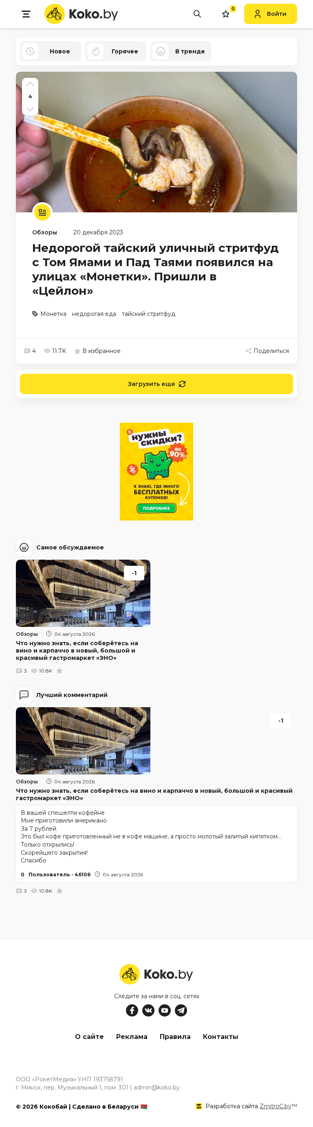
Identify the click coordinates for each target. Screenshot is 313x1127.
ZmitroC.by (275, 1106)
